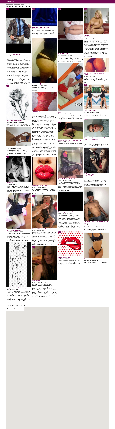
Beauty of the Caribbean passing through (94, 73)
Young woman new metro (14, 120)
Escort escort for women (14, 54)
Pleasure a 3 (10, 182)
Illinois (22, 4)
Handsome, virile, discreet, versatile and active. (96, 222)
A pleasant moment (12, 147)
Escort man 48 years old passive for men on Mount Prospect (95, 138)
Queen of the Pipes (64, 257)
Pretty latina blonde (90, 110)
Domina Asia (36, 280)
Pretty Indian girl (63, 53)
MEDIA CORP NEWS (10, 1)
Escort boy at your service (66, 212)
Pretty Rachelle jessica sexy (40, 185)
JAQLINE (86, 35)
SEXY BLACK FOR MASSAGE (66, 178)
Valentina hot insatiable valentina (42, 229)
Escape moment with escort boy (16, 288)
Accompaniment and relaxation (41, 27)
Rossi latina (87, 259)
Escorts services (9, 4)
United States (17, 4)
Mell (59, 112)
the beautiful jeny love (39, 84)
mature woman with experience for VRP (70, 140)
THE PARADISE (36, 111)
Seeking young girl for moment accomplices (93, 174)
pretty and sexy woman (14, 230)
